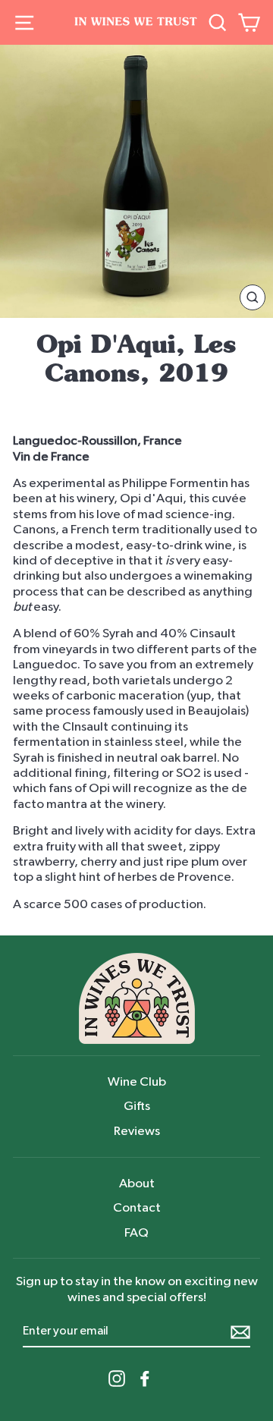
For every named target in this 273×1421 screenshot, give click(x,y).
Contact (137, 1207)
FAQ (136, 1232)
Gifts (137, 1105)
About (137, 1183)
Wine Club (137, 1081)
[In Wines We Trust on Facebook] (144, 1378)
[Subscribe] (240, 1332)
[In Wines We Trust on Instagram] (116, 1378)
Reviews (137, 1130)
